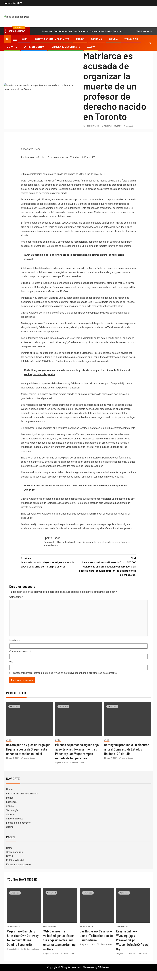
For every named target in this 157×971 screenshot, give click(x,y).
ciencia (113, 39)
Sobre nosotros (14, 852)
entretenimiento (34, 47)
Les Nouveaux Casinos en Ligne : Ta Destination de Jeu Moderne (96, 935)
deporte (12, 47)
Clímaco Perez (33, 949)
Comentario (16, 596)
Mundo (80, 39)
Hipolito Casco (92, 126)
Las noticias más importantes (51, 39)
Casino (91, 47)
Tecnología (131, 39)
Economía (96, 39)
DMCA (9, 856)
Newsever (88, 967)
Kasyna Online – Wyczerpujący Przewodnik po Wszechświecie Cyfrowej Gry (132, 940)
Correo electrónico (20, 651)
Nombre (14, 640)
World (8, 740)
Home (24, 39)
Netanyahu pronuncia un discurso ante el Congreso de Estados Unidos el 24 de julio (126, 749)
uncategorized (13, 926)
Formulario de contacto (65, 47)
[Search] (150, 43)
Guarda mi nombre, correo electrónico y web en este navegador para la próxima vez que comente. (65, 672)
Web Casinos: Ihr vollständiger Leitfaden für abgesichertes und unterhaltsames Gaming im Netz (59, 940)
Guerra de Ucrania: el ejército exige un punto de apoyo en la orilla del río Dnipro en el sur (47, 562)
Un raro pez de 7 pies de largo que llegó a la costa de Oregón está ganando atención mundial (28, 749)
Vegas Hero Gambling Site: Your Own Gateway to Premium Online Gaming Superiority (82, 31)
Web (11, 662)
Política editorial (15, 860)
